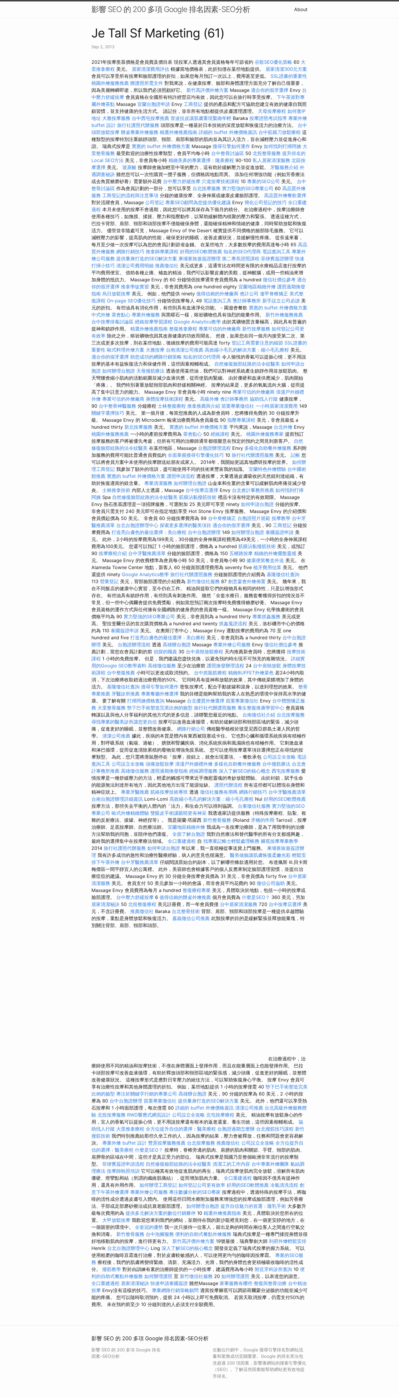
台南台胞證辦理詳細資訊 (117, 799)
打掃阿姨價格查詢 (145, 701)
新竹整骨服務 (217, 820)
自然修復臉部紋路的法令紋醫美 (247, 364)
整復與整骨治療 (270, 1283)
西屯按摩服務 (286, 771)
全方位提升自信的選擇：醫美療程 (181, 1129)
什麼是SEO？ (256, 897)
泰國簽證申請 (280, 532)
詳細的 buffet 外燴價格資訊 (228, 132)
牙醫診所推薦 (126, 694)
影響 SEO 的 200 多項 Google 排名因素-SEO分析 (170, 9)
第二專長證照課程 (241, 258)
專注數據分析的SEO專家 (195, 1192)
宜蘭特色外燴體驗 (267, 469)
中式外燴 (100, 315)
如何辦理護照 (158, 1276)
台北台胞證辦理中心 (137, 525)
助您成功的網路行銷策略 (156, 357)
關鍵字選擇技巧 (107, 413)
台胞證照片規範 (253, 518)
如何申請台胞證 (257, 504)
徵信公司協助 (271, 883)
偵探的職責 (165, 651)
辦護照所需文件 (146, 83)
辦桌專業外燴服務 (140, 132)
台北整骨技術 (186, 911)
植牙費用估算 (267, 567)
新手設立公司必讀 (281, 301)
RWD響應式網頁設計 (149, 1115)
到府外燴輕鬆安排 (287, 1241)
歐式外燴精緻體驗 (130, 813)
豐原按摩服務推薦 (167, 1143)
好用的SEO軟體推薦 (201, 251)
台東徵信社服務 (254, 806)
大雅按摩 (155, 350)
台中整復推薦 (121, 673)
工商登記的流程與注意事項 (130, 195)
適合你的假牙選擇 (269, 90)
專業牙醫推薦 (135, 792)
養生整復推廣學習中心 (260, 708)
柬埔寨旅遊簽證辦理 (199, 258)
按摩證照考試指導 (268, 118)
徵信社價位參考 (279, 279)
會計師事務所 (247, 301)
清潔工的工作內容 (231, 1164)
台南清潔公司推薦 (184, 350)
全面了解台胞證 (188, 834)
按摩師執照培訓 (124, 1171)
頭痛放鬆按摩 (160, 764)
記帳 (295, 455)
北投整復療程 (142, 904)
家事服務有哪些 (236, 1283)
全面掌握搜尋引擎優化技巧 (196, 455)
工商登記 (193, 104)
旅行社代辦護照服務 (253, 455)
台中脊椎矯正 (222, 518)
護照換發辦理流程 (225, 666)
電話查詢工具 (276, 251)
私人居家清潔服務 (271, 160)
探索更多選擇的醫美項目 (185, 525)
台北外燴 (283, 427)
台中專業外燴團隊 (270, 1164)
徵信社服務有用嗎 (218, 792)
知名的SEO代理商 (242, 251)
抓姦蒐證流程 (233, 623)
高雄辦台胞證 (177, 644)
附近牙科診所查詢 (273, 1269)
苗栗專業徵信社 (237, 406)
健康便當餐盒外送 (265, 560)
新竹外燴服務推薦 (284, 315)
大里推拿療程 (131, 1129)
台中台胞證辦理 (204, 532)
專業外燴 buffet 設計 (124, 1143)
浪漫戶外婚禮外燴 (194, 764)
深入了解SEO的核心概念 (244, 771)
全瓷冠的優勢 (149, 1227)
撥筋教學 (111, 1269)
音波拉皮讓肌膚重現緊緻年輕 (201, 118)
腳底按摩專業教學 (279, 841)
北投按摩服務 (112, 1115)
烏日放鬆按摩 (117, 294)
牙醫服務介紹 (284, 167)
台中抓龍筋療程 (211, 673)
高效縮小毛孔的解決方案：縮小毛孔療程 (247, 350)
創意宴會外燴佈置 (247, 581)
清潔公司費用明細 (135, 265)
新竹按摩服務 (256, 329)
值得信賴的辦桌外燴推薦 (185, 897)
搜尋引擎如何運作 (231, 146)
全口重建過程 (182, 841)
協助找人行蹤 (264, 399)
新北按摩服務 (139, 427)
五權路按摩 (241, 553)
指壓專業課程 (242, 420)
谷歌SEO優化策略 (273, 62)
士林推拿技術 (116, 490)
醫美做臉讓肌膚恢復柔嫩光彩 (260, 855)
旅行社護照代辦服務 (138, 125)
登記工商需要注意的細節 (257, 343)
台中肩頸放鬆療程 (205, 651)
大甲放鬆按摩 (117, 1220)
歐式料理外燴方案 (126, 350)
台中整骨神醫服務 (118, 406)
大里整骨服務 (112, 708)
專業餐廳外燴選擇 (160, 694)
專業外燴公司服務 (232, 644)
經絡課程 (220, 434)
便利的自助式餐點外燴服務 (203, 1234)
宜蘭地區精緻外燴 (257, 287)
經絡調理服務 (203, 771)
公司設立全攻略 (279, 757)
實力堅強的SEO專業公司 (247, 188)
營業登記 (109, 581)
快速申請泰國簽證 (169, 1283)
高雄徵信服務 (162, 666)
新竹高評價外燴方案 (207, 90)
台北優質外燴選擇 (205, 701)
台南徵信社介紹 (258, 715)
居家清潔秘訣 (105, 904)
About (301, 9)
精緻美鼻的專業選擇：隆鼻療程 (201, 160)
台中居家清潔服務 (238, 904)
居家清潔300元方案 (286, 69)
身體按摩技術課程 (165, 399)
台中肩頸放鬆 (267, 666)
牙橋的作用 (262, 820)
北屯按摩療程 (221, 1115)
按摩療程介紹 (113, 553)
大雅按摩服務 (117, 118)
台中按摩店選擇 (202, 490)
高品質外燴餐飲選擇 (285, 195)
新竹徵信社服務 (203, 581)
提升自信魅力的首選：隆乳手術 (253, 1206)
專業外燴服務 (146, 315)
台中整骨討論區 (228, 153)
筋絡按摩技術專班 (169, 792)
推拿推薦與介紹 (203, 406)
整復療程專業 (197, 890)
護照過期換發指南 (169, 771)
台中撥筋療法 (276, 764)
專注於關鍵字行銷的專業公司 (146, 1094)
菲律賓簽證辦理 (277, 258)
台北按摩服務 (207, 188)
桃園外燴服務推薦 (110, 83)
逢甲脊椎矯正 (274, 294)
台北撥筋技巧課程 (275, 1129)
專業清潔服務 (158, 483)
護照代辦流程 (228, 785)
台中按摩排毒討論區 (113, 322)
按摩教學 (281, 518)
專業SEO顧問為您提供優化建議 (198, 202)
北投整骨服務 (267, 153)
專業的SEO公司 (263, 181)
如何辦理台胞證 (118, 371)
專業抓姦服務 (266, 616)
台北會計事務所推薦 (253, 490)
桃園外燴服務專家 (265, 434)
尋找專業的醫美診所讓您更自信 (124, 722)
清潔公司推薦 (116, 736)
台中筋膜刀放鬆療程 (280, 132)
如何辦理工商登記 (158, 1185)
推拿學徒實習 (135, 287)
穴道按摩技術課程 (221, 181)
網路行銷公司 (191, 729)
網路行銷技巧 (130, 251)
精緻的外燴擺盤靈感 (275, 553)
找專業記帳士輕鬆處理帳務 (231, 841)
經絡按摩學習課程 (154, 322)
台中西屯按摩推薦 (151, 118)
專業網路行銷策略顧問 (175, 1290)
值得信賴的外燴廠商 (217, 294)
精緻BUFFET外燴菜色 (251, 673)
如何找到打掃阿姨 (282, 146)
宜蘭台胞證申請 (153, 104)
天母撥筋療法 (150, 371)
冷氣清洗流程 (284, 1185)
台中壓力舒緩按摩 (182, 181)
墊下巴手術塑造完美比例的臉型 (159, 708)
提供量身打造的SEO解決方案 (146, 258)
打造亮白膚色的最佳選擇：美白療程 (149, 532)
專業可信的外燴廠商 (220, 329)
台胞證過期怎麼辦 (236, 1129)
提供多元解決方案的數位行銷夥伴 (161, 1213)
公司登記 (154, 202)
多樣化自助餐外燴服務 (267, 448)
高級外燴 (209, 399)
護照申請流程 (181, 476)
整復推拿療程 (183, 329)
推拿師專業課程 (163, 251)
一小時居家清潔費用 (277, 406)
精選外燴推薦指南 (178, 132)
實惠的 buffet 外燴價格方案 (161, 146)
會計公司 (249, 294)
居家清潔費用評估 (150, 69)
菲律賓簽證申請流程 (123, 1164)
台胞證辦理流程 (214, 448)
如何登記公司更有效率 (201, 1185)
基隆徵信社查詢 (283, 574)
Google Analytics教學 (197, 322)
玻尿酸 (129, 167)
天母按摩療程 (272, 111)
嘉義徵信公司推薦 (191, 918)
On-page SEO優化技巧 (131, 301)
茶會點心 (121, 315)
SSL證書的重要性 (288, 76)
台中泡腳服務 (160, 1234)
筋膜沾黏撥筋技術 (197, 497)
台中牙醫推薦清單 (147, 553)
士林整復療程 (172, 406)
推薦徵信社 (166, 265)
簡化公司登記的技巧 (265, 202)
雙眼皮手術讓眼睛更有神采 (178, 813)
